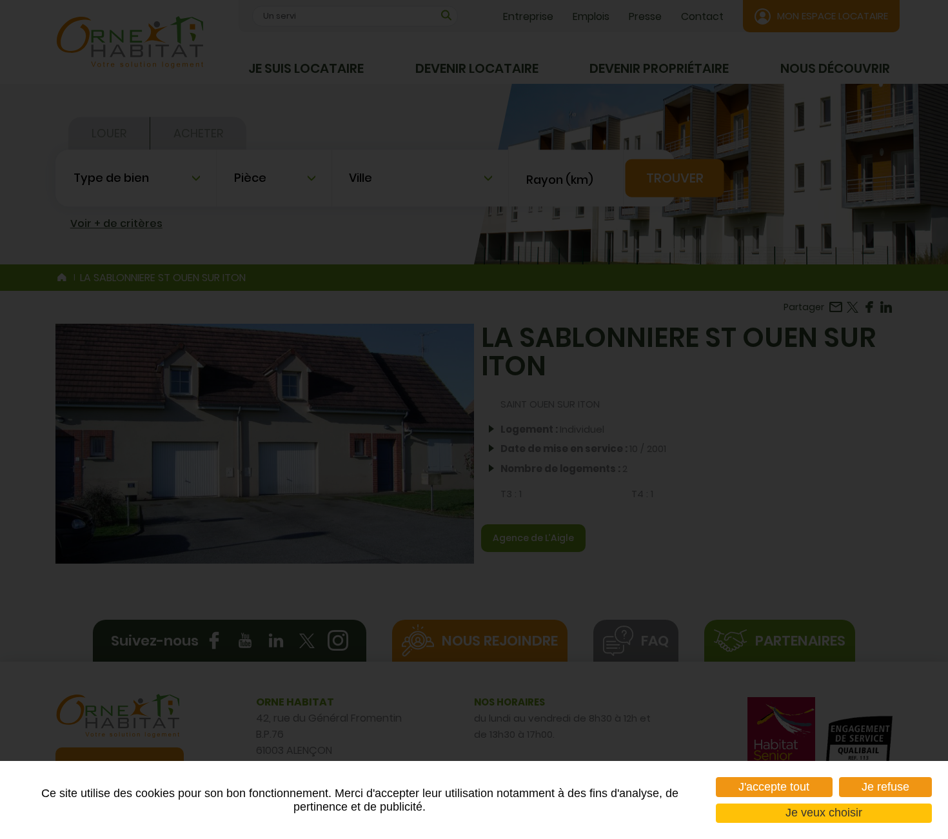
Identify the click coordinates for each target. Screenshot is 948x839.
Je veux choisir (823, 812)
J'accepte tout (773, 786)
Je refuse (885, 786)
